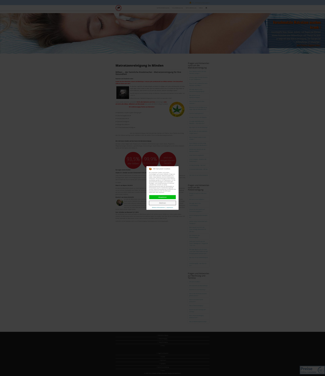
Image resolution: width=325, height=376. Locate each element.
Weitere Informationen (158, 207)
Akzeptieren (162, 197)
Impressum (170, 207)
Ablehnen (162, 203)
